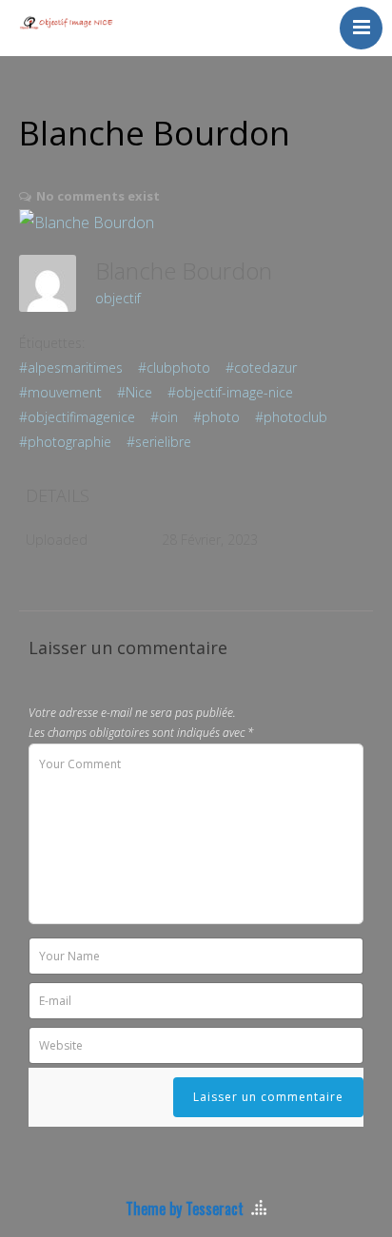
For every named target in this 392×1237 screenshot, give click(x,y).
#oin (164, 417)
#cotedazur (261, 367)
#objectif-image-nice (230, 392)
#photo (216, 417)
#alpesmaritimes (71, 367)
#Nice (134, 392)
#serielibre (159, 442)
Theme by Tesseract (185, 1208)
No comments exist (98, 195)
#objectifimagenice (77, 417)
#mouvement (60, 392)
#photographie (65, 442)
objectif (118, 298)
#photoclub (291, 417)
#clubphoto (174, 367)
